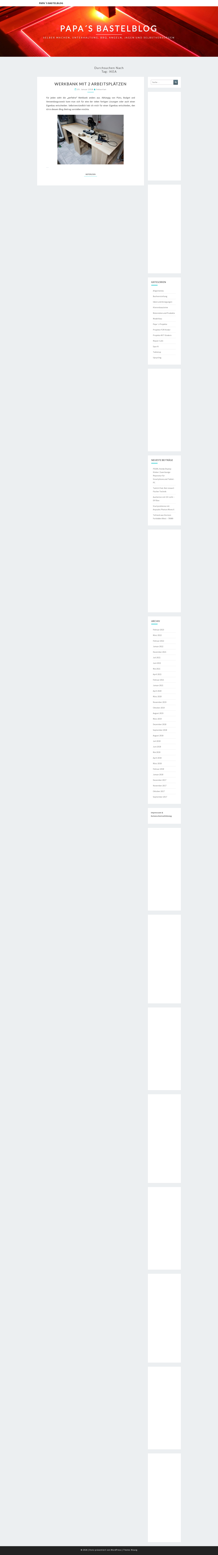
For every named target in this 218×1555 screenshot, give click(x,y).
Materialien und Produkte (164, 313)
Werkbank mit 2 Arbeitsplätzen (90, 84)
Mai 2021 (156, 668)
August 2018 (158, 735)
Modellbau (157, 318)
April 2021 (157, 674)
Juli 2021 (156, 657)
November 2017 (159, 785)
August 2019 (158, 713)
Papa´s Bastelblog (51, 3)
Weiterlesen (91, 174)
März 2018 (157, 763)
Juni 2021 (157, 663)
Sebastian (101, 89)
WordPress (116, 1550)
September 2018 (160, 730)
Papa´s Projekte (160, 324)
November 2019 (159, 702)
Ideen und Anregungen (162, 302)
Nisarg (134, 1550)
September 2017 (160, 797)
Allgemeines (158, 290)
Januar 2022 (158, 646)
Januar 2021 (158, 685)
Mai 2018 (156, 752)
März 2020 (157, 696)
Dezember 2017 (159, 780)
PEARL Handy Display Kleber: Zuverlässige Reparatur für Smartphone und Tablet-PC (163, 475)
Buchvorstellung (160, 296)
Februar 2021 (158, 680)
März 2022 (157, 635)
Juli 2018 (156, 741)
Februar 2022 (158, 641)
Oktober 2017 (159, 791)
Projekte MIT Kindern (162, 335)
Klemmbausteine (160, 307)
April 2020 (157, 691)
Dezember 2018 (159, 724)
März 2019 (157, 718)
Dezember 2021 (159, 652)
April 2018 (157, 758)
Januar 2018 (158, 774)
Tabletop (157, 352)
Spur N (156, 346)
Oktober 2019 (159, 707)
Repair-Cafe (158, 341)
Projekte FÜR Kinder (161, 329)
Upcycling (157, 357)
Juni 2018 (157, 746)
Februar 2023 (158, 629)
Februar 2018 (158, 769)
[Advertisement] (164, 135)
